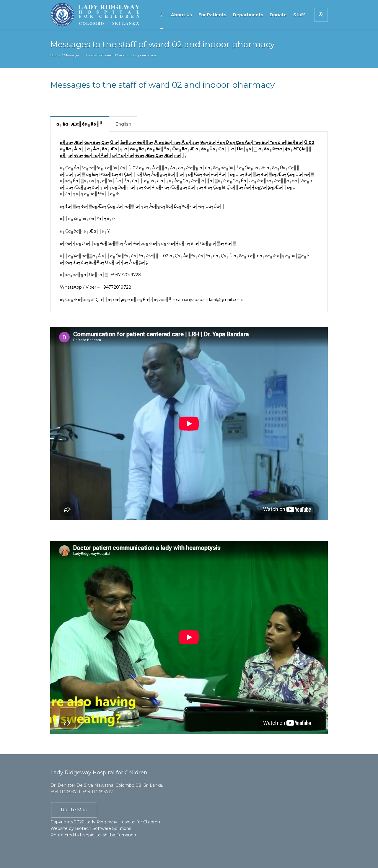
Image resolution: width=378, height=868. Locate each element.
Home (55, 55)
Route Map (74, 809)
